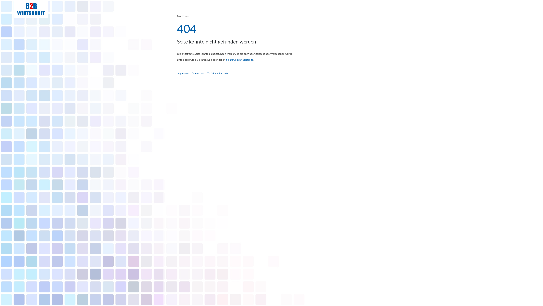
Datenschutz (198, 73)
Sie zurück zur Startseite (239, 60)
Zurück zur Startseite (217, 73)
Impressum (183, 73)
